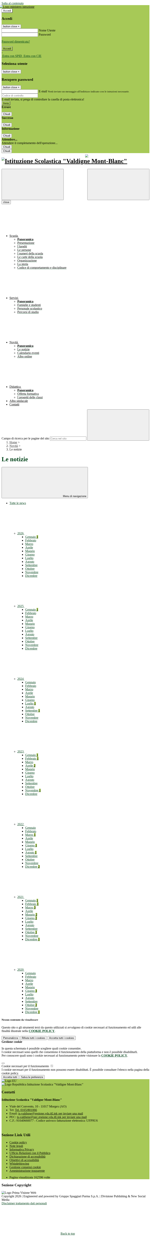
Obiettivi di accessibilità (24, 1160)
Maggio (30, 551)
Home (13, 442)
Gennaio (31, 537)
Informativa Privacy (21, 1149)
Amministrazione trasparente (27, 1170)
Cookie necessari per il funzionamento (26, 1066)
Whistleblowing (19, 1163)
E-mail (43, 91)
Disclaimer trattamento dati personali (24, 1203)
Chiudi (6, 114)
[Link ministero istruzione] (18, 6)
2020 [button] (20, 969)
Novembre (31, 572)
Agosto (29, 561)
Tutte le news (17, 503)
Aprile (29, 547)
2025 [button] (20, 606)
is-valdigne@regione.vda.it (50, 1113)
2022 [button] (20, 824)
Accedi (7, 10)
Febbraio (30, 540)
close (6, 202)
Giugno (30, 554)
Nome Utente (47, 30)
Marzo (29, 544)
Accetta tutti (61, 1038)
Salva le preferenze (32, 1077)
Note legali (16, 1146)
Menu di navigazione (74, 496)
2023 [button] (20, 751)
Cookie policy (18, 1142)
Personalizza (10, 1038)
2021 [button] (20, 897)
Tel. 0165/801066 (26, 1110)
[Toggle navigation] (33, 184)
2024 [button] (20, 678)
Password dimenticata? (16, 41)
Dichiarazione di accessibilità (27, 1156)
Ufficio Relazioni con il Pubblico (29, 1153)
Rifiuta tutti (33, 1038)
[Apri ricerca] (118, 184)
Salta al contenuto (13, 3)
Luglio (29, 558)
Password (45, 34)
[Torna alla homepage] (75, 161)
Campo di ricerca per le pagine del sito (25, 438)
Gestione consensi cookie (25, 1167)
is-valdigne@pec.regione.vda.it (52, 1117)
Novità (13, 446)
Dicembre (31, 575)
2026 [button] (20, 533)
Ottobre (30, 568)
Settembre (31, 565)
